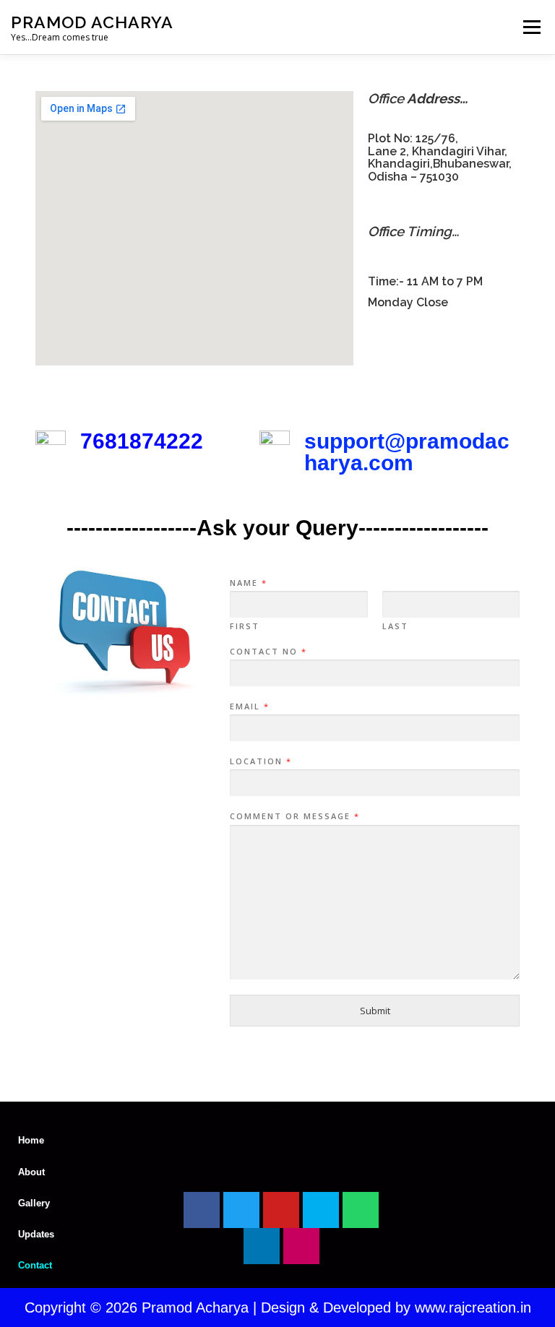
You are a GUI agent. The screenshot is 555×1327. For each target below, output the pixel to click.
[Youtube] (281, 1210)
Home (31, 1140)
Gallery (34, 1203)
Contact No (268, 652)
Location (260, 761)
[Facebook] (202, 1210)
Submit (375, 1010)
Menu (531, 26)
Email (249, 706)
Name (248, 583)
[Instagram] (301, 1246)
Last (395, 626)
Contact (35, 1265)
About (31, 1172)
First (244, 626)
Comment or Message (294, 816)
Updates (36, 1234)
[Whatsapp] (361, 1210)
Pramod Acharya (92, 22)
